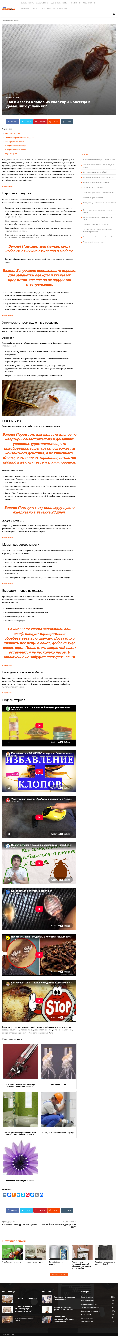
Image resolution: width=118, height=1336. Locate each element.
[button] (114, 14)
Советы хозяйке (13, 20)
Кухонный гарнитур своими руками (19, 1224)
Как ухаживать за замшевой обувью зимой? (98, 177)
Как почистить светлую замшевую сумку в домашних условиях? (24, 1309)
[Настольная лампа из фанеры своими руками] (47, 1309)
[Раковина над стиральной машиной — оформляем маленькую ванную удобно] (82, 1252)
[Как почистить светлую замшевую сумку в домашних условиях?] (7, 1309)
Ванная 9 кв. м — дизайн (34, 1262)
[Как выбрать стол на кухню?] (7, 1299)
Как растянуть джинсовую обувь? (95, 172)
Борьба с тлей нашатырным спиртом (96, 182)
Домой (4, 20)
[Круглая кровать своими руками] (7, 1319)
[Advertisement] (98, 133)
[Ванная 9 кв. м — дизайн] (35, 1252)
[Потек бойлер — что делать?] (59, 1252)
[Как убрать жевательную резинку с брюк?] (105, 1252)
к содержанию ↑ (8, 186)
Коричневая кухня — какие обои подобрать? (98, 192)
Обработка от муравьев (11, 1262)
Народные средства (12, 133)
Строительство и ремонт (33, 1259)
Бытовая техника (54, 1259)
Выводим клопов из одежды (15, 146)
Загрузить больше (58, 1274)
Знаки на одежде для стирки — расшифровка (99, 160)
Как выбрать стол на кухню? (26, 1298)
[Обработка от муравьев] (12, 1252)
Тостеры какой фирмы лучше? (93, 242)
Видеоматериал (11, 154)
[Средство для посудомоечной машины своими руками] (47, 1319)
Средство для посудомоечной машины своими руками (64, 1319)
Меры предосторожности (14, 142)
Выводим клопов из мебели (15, 150)
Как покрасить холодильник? (93, 187)
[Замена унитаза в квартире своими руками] (47, 1299)
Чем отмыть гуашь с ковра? (93, 198)
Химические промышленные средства (19, 138)
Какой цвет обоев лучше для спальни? (96, 224)
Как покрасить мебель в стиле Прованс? (97, 237)
